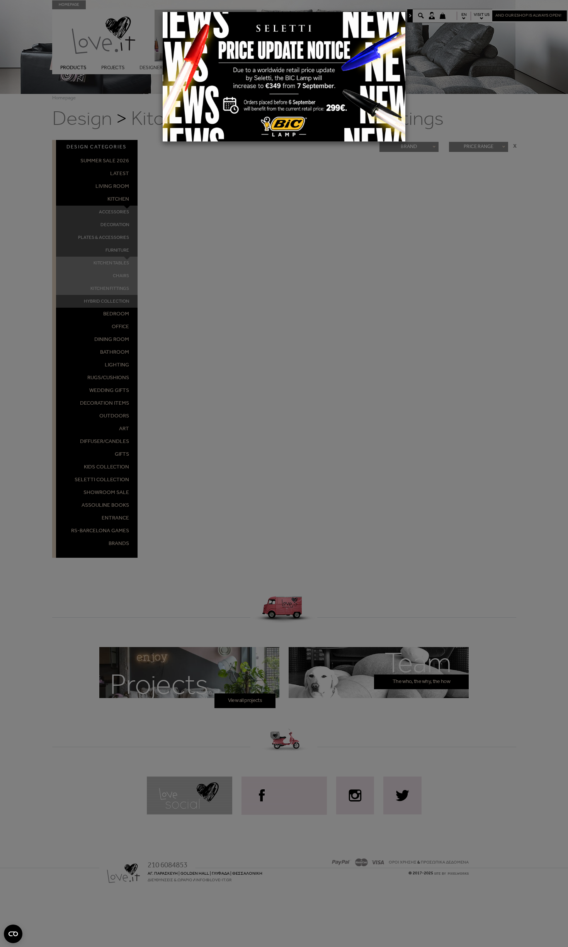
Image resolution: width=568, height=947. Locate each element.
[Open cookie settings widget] (13, 934)
